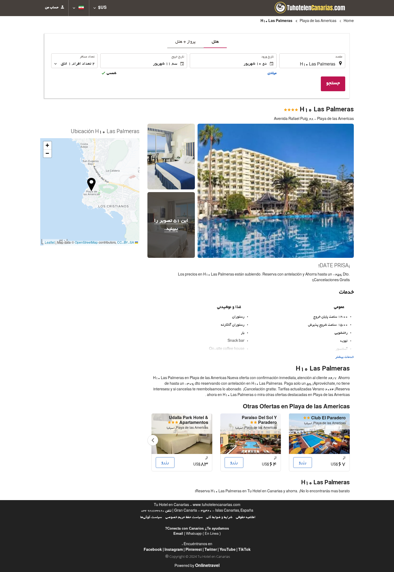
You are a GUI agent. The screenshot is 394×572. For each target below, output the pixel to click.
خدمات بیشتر (344, 357)
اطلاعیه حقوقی (245, 517)
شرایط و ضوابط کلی (219, 517)
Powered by (197, 566)
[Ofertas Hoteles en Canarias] (313, 8)
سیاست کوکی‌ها (151, 517)
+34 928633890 (152, 511)
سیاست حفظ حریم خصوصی (184, 517)
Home (349, 21)
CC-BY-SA (125, 243)
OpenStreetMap (86, 243)
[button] (100, 8)
